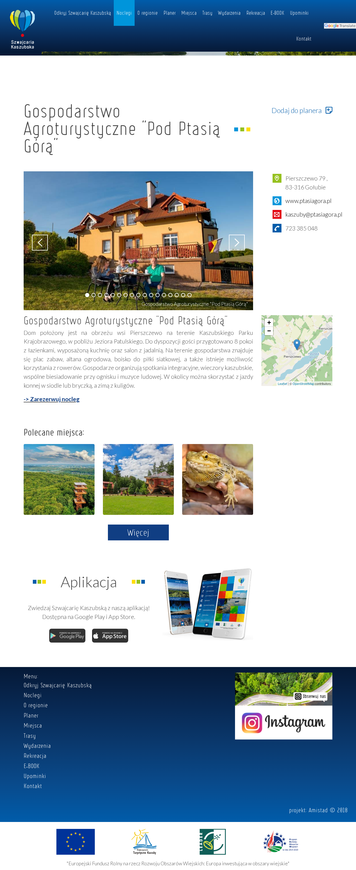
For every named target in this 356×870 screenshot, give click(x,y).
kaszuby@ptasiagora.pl (313, 214)
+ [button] (269, 322)
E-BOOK (277, 12)
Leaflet (282, 383)
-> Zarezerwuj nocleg (52, 398)
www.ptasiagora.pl (308, 200)
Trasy (207, 12)
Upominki (299, 12)
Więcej (138, 532)
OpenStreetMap (303, 383)
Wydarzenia (229, 12)
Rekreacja (255, 12)
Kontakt (304, 38)
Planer (170, 12)
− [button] (269, 330)
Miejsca (189, 12)
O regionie (147, 12)
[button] (87, 295)
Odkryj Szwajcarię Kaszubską (82, 12)
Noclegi (124, 12)
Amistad (318, 810)
